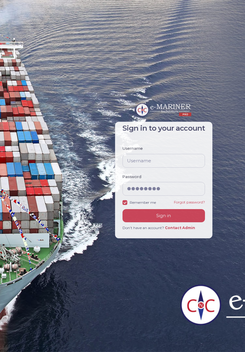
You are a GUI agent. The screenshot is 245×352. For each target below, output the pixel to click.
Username (132, 148)
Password (131, 176)
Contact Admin (180, 228)
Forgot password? (189, 202)
